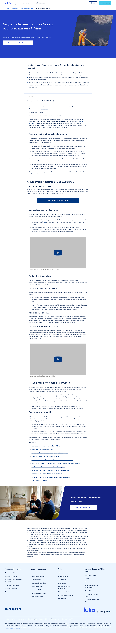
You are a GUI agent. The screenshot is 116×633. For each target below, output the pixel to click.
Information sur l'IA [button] (67, 619)
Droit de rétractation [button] (54, 619)
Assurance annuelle (38, 580)
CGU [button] (46, 619)
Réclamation (62, 599)
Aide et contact (62, 573)
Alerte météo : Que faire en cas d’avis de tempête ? (48, 467)
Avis (86, 582)
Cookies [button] (41, 619)
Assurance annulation (38, 576)
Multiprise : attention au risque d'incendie (45, 456)
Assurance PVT (36, 590)
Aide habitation (63, 576)
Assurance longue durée (39, 583)
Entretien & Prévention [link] (43, 8)
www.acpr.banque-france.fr (13, 628)
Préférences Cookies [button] (10, 619)
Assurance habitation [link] (27, 8)
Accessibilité (88, 591)
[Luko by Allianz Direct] (12, 3)
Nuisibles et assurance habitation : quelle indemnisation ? (51, 470)
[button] (27, 3)
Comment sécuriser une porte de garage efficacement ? (50, 453)
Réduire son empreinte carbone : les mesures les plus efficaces (52, 460)
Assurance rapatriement (39, 593)
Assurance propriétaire (12, 585)
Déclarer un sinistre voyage (66, 592)
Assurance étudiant (11, 588)
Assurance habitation (11, 573)
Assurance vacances (38, 573)
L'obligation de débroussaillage (42, 449)
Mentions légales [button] (32, 619)
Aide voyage (62, 580)
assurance (44, 109)
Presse (87, 579)
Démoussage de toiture (39, 481)
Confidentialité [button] (22, 619)
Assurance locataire (11, 576)
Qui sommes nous (90, 575)
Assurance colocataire (11, 592)
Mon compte (62, 583)
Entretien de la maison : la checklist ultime (46, 446)
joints (44, 222)
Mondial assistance (37, 597)
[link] (105, 3)
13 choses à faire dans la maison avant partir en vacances (51, 477)
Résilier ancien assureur (65, 595)
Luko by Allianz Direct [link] (11, 8)
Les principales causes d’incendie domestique (47, 474)
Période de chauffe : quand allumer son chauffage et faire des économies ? (57, 463)
